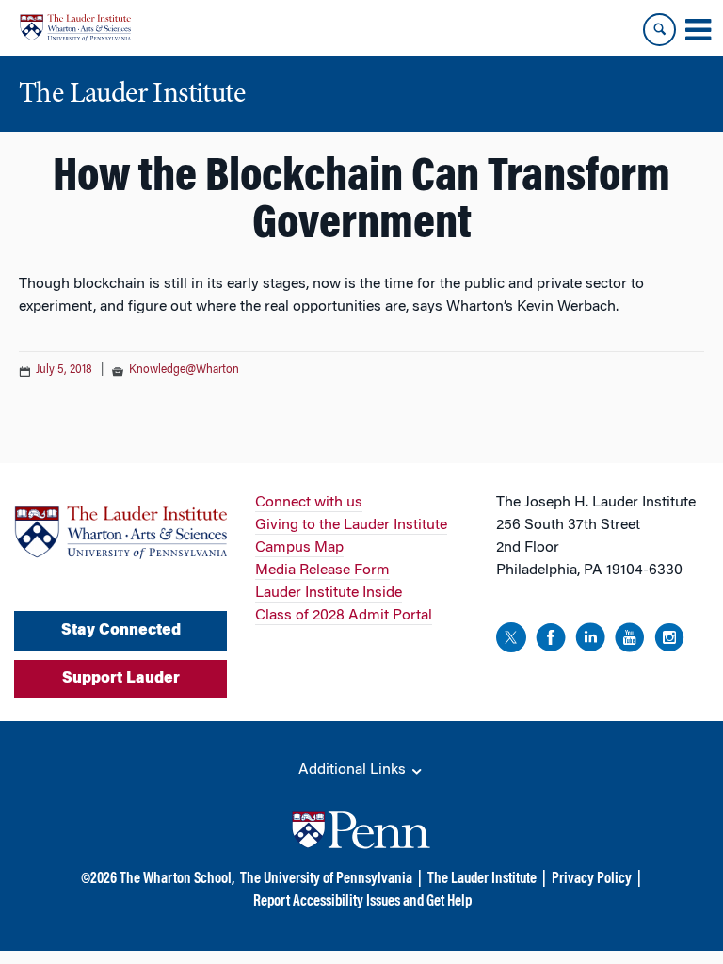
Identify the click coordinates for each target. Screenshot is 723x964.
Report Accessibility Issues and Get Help (362, 901)
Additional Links (354, 770)
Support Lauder (121, 678)
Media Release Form (322, 570)
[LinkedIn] (590, 640)
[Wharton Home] (75, 27)
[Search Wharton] (659, 29)
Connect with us (308, 502)
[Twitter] (511, 640)
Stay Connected (121, 630)
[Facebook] (551, 640)
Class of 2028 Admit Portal (343, 615)
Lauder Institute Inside (328, 593)
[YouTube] (630, 640)
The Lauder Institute (482, 879)
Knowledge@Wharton (184, 370)
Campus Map (299, 547)
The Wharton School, (177, 879)
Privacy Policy (592, 879)
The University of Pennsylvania (326, 879)
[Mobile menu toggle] (697, 30)
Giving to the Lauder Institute (351, 525)
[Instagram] (669, 640)
